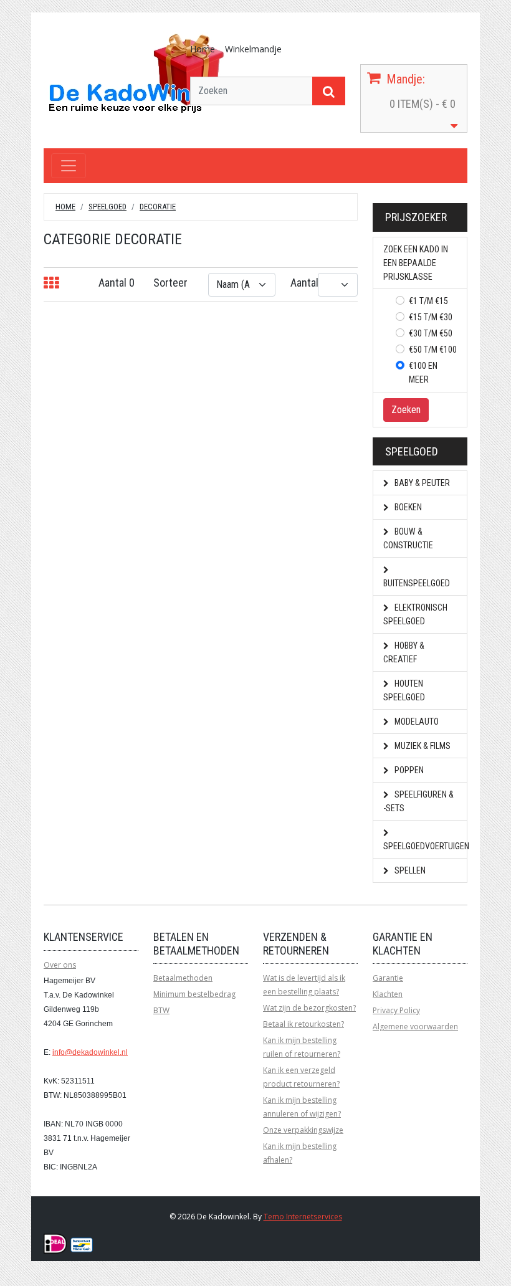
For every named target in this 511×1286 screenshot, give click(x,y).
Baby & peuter (421, 483)
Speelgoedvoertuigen (425, 846)
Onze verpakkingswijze (303, 1130)
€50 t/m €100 (433, 350)
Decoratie (158, 206)
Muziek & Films (422, 746)
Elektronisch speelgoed (415, 614)
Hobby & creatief (403, 652)
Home (202, 49)
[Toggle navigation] (68, 165)
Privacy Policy (396, 1010)
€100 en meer (423, 372)
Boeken (407, 507)
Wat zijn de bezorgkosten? (309, 1008)
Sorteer (170, 282)
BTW (161, 1010)
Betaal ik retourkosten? (303, 1024)
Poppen (408, 770)
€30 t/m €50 (430, 333)
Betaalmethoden (183, 978)
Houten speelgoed (404, 690)
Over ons (60, 965)
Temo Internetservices (303, 1216)
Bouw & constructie (408, 538)
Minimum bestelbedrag (194, 994)
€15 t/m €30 (430, 317)
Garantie (388, 978)
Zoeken (406, 410)
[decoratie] (51, 283)
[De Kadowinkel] (137, 73)
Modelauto (416, 721)
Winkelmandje (253, 49)
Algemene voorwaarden (415, 1026)
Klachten (388, 994)
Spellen (409, 870)
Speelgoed (107, 206)
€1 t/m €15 (428, 301)
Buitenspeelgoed (416, 583)
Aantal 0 (116, 282)
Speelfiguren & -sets (418, 801)
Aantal (304, 282)
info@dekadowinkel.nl (90, 1052)
